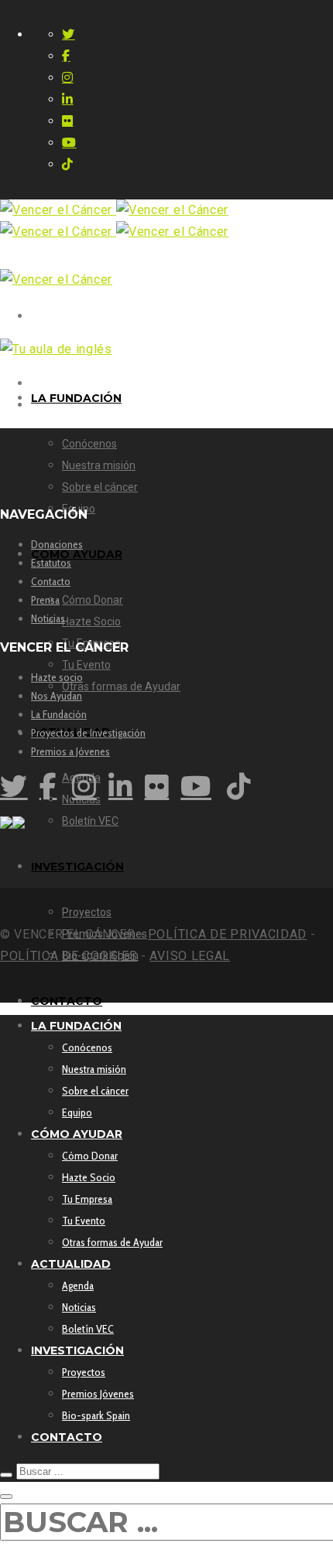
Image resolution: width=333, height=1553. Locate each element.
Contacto (50, 581)
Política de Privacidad (227, 934)
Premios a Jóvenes (70, 751)
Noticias (48, 618)
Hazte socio (57, 677)
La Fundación (59, 714)
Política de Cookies (68, 955)
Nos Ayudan (56, 696)
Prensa (45, 600)
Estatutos (51, 563)
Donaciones (57, 544)
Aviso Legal (189, 955)
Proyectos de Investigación (88, 733)
